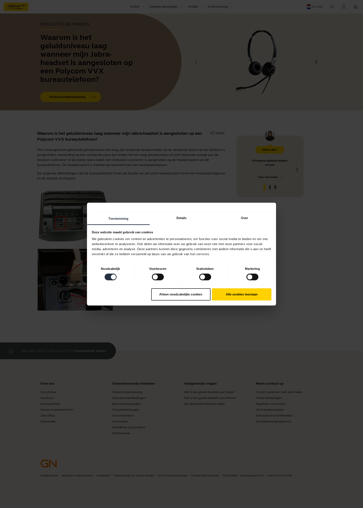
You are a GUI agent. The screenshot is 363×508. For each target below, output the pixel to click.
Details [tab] (181, 217)
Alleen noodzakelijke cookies (180, 294)
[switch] (158, 277)
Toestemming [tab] (118, 218)
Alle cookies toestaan (242, 294)
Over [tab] (244, 217)
